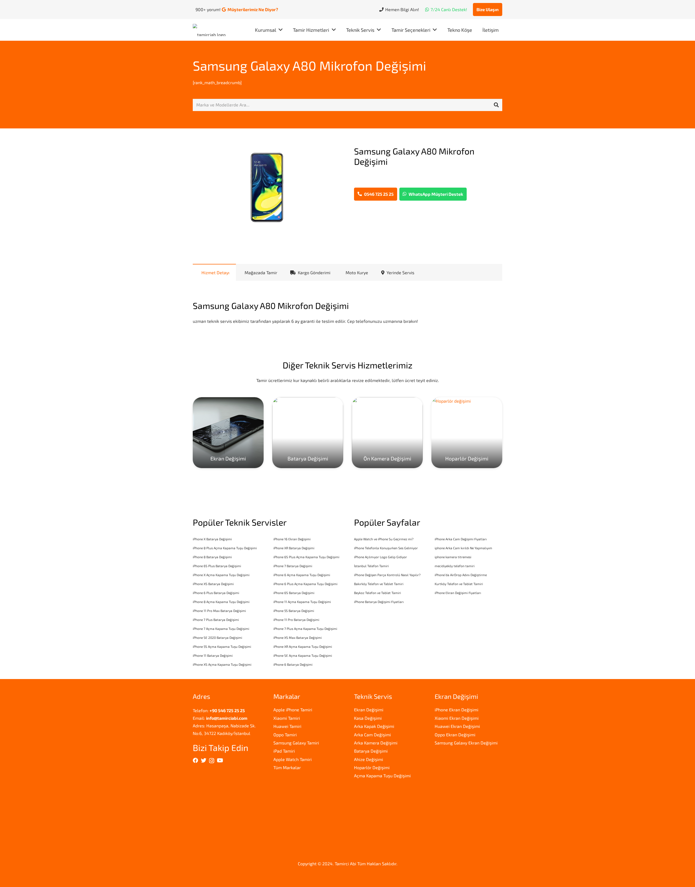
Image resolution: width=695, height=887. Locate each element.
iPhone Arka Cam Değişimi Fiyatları (461, 539)
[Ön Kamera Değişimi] (387, 432)
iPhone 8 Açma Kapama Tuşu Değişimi (221, 602)
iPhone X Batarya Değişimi (212, 539)
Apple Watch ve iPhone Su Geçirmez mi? (383, 539)
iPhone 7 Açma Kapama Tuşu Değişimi (221, 628)
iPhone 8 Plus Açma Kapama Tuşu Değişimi (225, 548)
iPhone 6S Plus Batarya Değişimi (217, 566)
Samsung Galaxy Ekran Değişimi (466, 742)
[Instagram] (211, 761)
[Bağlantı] (210, 30)
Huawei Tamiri (287, 726)
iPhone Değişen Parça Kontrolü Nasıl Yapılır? (387, 575)
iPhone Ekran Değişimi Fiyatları (458, 593)
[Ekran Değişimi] (228, 432)
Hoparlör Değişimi (372, 767)
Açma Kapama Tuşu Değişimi (382, 775)
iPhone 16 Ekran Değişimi (292, 539)
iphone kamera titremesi (453, 557)
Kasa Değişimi (368, 718)
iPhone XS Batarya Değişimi (213, 584)
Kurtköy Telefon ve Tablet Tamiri (459, 584)
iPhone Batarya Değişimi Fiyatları (379, 602)
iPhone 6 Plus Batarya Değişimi (216, 593)
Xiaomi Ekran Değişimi (457, 718)
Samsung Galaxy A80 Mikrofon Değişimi (309, 65)
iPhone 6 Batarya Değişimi (292, 664)
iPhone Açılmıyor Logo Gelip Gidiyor (380, 557)
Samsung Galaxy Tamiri (296, 742)
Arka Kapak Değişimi (374, 726)
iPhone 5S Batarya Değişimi (293, 611)
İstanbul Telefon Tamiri (371, 566)
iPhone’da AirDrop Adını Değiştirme (461, 575)
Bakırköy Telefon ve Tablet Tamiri (378, 584)
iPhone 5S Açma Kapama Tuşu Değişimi (222, 646)
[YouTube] (220, 760)
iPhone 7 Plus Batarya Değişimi (216, 619)
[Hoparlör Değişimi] (466, 432)
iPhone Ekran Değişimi (456, 709)
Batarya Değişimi (371, 750)
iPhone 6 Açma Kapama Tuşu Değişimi (301, 575)
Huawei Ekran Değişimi (457, 726)
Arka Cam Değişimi (372, 734)
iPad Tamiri (284, 750)
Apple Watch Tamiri (292, 759)
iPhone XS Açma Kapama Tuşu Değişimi (222, 664)
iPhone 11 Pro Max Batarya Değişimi (219, 611)
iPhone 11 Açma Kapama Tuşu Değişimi (302, 602)
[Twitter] (203, 760)
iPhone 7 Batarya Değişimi (292, 566)
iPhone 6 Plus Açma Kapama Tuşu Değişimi (305, 584)
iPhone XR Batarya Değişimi (293, 548)
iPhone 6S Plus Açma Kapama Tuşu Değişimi (306, 557)
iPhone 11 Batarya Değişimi (213, 655)
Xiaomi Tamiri (286, 718)
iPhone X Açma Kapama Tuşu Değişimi (221, 575)
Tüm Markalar (287, 767)
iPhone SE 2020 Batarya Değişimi (217, 637)
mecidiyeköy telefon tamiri (455, 566)
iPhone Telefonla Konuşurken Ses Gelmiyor (386, 548)
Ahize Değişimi (368, 759)
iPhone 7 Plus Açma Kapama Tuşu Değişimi (305, 628)
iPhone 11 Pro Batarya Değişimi (296, 619)
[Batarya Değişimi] (307, 432)
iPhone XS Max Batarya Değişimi (297, 637)
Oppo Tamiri (285, 734)
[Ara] (496, 105)
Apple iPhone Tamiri (292, 709)
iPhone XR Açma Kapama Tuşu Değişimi (302, 646)
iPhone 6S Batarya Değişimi (293, 593)
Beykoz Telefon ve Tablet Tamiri (377, 593)
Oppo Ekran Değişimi (455, 734)
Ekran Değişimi (368, 709)
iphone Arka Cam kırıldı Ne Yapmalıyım (463, 548)
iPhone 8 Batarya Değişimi (212, 557)
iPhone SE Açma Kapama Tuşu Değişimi (302, 655)
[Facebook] (195, 760)
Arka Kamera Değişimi (375, 742)
